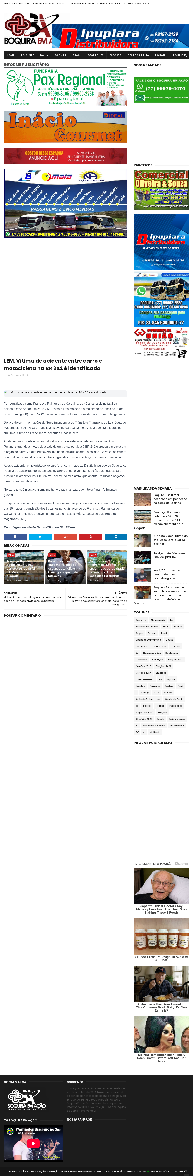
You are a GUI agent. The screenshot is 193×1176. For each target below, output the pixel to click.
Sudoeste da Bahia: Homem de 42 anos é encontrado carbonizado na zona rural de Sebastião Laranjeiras (107, 568)
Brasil (77, 55)
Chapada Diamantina (148, 639)
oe (158, 699)
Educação (157, 659)
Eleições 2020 (143, 666)
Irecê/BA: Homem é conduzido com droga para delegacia (168, 574)
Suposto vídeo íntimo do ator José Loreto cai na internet (170, 540)
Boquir (139, 633)
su (137, 725)
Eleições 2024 (143, 672)
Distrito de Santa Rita (136, 3)
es (160, 679)
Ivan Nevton (157, 1171)
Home (7, 3)
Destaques (95, 55)
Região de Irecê (144, 712)
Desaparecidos (152, 653)
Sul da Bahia (177, 725)
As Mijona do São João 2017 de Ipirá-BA (169, 555)
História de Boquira (83, 3)
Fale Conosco (20, 3)
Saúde (160, 719)
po (137, 705)
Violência (155, 732)
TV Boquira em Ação (42, 3)
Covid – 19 (160, 646)
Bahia (44, 55)
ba (171, 620)
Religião (162, 712)
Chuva (169, 639)
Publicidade (175, 705)
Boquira (60, 55)
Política (179, 55)
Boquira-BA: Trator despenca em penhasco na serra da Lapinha (170, 499)
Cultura (175, 646)
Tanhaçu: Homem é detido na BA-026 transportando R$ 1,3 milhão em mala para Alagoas (22, 568)
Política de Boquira (108, 3)
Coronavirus (143, 646)
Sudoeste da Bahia (154, 725)
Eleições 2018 (175, 659)
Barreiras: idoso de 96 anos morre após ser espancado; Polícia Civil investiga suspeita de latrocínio (64, 568)
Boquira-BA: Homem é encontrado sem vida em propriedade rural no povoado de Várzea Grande (161, 595)
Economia (141, 659)
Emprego (161, 672)
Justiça (145, 692)
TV (137, 732)
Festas (169, 686)
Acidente (27, 55)
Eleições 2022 (163, 666)
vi (144, 732)
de (137, 653)
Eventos (140, 686)
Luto (156, 692)
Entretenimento (145, 679)
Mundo (168, 692)
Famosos (155, 686)
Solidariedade (177, 719)
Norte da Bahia (144, 699)
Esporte (115, 55)
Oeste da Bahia (138, 55)
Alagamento (158, 620)
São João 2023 (144, 719)
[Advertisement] (65, 269)
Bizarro (178, 626)
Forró (180, 686)
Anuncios (63, 3)
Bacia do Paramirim (147, 626)
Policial (161, 55)
